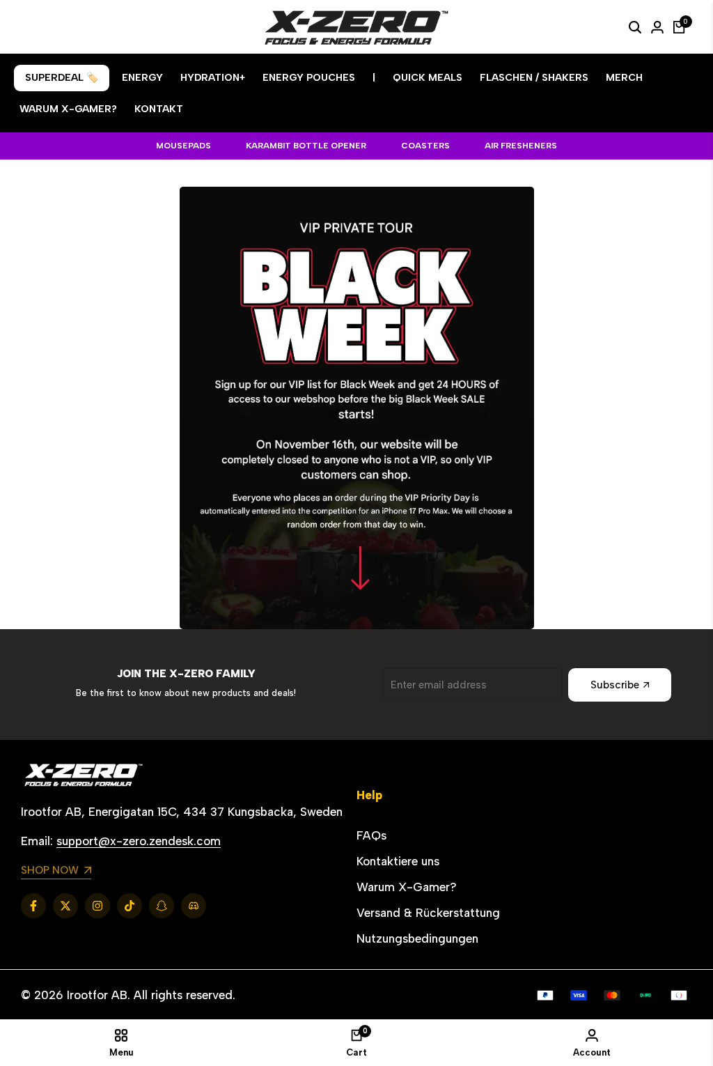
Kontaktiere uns (397, 861)
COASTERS (425, 145)
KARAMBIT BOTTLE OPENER (306, 145)
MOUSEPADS (183, 145)
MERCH (624, 78)
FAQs (371, 835)
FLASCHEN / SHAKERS (534, 78)
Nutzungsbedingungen (417, 938)
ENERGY (142, 78)
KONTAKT (158, 109)
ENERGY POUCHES (309, 78)
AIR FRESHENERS (521, 145)
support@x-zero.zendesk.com (138, 841)
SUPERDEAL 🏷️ (61, 78)
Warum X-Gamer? (406, 887)
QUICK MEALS (427, 78)
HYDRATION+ (212, 78)
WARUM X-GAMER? (68, 109)
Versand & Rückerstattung (428, 913)
